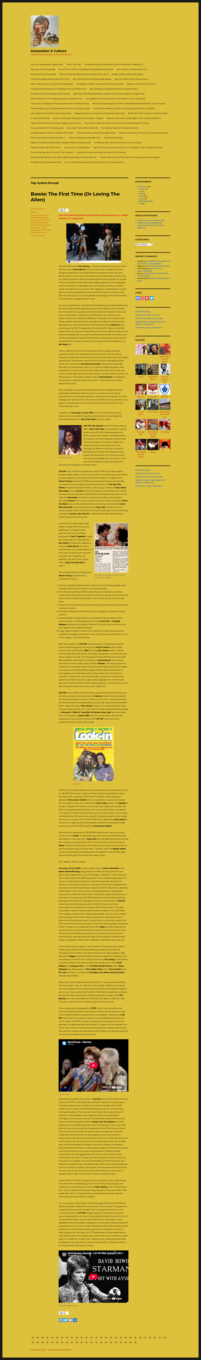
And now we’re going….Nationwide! (47, 64)
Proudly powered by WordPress (59, 1350)
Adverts (142, 189)
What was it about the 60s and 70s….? (48, 138)
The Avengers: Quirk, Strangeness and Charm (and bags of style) (60, 108)
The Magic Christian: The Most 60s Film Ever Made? (100, 84)
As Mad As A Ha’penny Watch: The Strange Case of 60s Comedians (124, 108)
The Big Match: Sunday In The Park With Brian (52, 133)
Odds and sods (144, 201)
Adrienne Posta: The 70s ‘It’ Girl (141, 84)
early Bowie (35, 227)
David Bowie (46, 225)
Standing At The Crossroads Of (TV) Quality (50, 94)
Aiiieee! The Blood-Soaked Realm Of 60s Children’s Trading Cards (61, 143)
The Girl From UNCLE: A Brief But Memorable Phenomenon (86, 69)
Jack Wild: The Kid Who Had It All (82, 128)
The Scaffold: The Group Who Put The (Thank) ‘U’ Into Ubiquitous (115, 99)
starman (43, 232)
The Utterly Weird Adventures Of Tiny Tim (50, 79)
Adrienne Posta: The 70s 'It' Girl (147, 315)
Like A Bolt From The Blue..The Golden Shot (51, 113)
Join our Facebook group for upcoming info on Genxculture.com (94, 162)
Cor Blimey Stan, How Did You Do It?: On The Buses (118, 143)
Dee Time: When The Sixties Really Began (92, 79)
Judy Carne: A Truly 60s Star (77, 147)
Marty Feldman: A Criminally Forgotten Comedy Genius (56, 99)
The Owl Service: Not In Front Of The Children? (52, 152)
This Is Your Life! (74, 64)
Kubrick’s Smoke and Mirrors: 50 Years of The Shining (101, 152)
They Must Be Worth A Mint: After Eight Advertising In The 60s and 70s (63, 157)
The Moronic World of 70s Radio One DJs (119, 128)
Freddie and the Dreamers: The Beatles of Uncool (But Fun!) (58, 89)
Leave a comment (37, 236)
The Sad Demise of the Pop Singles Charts (96, 133)
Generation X (142, 187)
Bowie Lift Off (36, 225)
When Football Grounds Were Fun (85, 138)
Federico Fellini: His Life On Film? (46, 147)
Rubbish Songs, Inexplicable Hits (46, 162)
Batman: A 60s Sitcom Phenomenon (132, 79)
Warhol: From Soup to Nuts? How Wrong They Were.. (143, 133)
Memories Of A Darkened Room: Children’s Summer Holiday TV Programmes (109, 94)
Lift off (43, 230)
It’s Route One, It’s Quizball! (43, 74)
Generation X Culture (49, 51)
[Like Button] (61, 210)
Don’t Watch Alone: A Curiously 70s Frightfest (52, 84)
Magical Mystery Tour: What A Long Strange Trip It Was (99, 113)
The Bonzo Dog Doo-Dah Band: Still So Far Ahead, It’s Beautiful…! (114, 64)
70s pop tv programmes (40, 215)
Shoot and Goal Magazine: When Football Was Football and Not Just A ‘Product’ (129, 103)
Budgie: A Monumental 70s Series (127, 74)
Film (141, 194)
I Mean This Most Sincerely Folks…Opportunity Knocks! (56, 123)
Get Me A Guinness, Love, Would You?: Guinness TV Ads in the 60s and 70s (127, 147)
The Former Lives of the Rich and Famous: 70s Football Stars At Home (116, 123)
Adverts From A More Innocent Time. (151, 220)
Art (140, 191)
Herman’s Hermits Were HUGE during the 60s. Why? (84, 74)
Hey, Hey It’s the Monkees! (43, 69)
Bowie (45, 218)
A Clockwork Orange (40, 118)
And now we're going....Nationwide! (148, 328)
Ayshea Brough (36, 218)
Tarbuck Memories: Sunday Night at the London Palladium (133, 118)
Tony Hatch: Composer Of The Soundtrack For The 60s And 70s (60, 103)
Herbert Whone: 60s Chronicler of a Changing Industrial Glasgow (130, 157)
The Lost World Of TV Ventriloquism (47, 128)
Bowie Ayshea (36, 220)
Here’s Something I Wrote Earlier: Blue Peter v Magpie (78, 118)
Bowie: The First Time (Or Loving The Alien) (148, 113)
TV (37, 212)
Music (33, 212)
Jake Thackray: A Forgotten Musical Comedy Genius (113, 89)
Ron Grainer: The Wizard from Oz (132, 69)
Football (142, 196)
